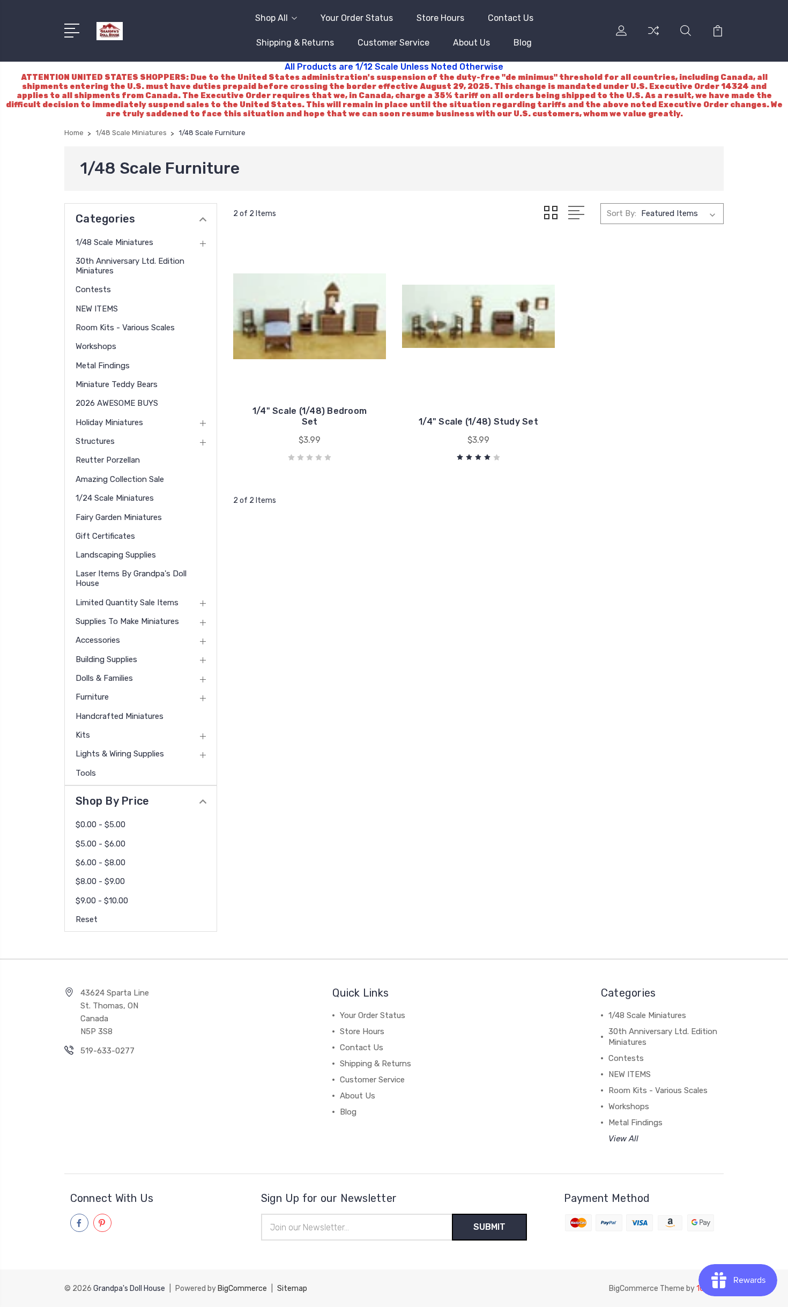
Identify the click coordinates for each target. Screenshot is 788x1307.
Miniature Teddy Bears (117, 384)
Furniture (92, 697)
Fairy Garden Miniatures (119, 517)
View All (623, 1138)
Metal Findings (103, 365)
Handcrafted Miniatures (119, 716)
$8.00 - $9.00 (100, 881)
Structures (95, 441)
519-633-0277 (107, 1051)
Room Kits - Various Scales (125, 327)
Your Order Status (357, 18)
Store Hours (440, 18)
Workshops (96, 346)
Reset (87, 919)
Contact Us (510, 18)
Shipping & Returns (295, 43)
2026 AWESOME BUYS (117, 403)
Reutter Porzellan (108, 460)
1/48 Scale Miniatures (114, 242)
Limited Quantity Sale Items (127, 602)
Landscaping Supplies (116, 555)
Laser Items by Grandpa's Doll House (131, 578)
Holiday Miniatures (109, 422)
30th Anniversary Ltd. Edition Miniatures (130, 266)
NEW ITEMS (97, 309)
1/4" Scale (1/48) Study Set (478, 422)
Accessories (98, 640)
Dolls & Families (104, 678)
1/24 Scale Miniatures (115, 498)
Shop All (271, 18)
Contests (93, 289)
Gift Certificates (105, 536)
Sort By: (621, 213)
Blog (523, 43)
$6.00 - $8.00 (100, 862)
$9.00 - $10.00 (102, 900)
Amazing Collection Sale (120, 479)
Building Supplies (106, 659)
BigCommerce (242, 1288)
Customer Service (393, 43)
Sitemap (292, 1288)
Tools (86, 773)
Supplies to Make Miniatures (127, 621)
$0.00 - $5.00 (100, 824)
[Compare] (653, 37)
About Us (471, 43)
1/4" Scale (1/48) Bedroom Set (309, 416)
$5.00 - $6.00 (100, 844)
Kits (83, 735)
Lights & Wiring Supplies (120, 754)
